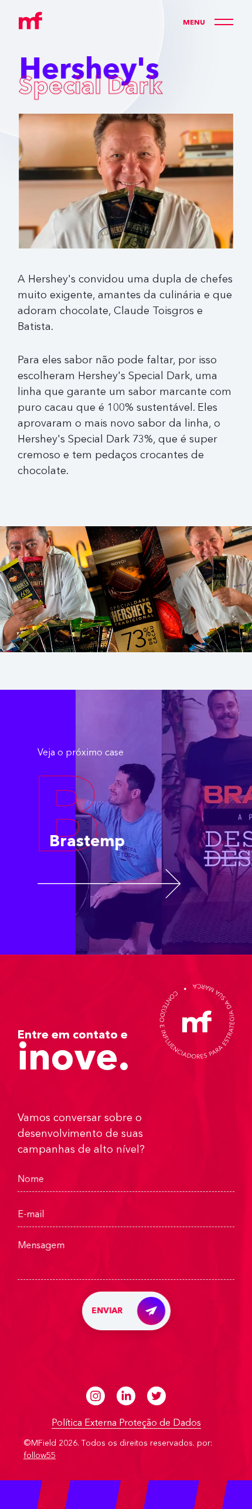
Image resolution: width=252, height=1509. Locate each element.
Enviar (107, 1311)
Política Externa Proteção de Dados (126, 1423)
